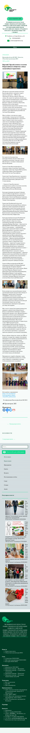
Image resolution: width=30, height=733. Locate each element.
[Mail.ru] (4, 409)
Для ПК (7, 683)
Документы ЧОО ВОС (12, 667)
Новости (20, 57)
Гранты (6, 469)
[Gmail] (13, 409)
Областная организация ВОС (10, 58)
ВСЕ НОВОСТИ (7, 433)
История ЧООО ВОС (11, 661)
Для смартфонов (10, 685)
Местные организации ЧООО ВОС (15, 660)
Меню (15, 47)
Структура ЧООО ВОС (12, 658)
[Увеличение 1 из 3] (12, 365)
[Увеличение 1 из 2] (12, 148)
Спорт (5, 481)
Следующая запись (7, 439)
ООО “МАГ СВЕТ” (10, 694)
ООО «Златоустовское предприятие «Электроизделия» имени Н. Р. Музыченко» (16, 691)
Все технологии (10, 682)
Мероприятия (7, 465)
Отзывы (6, 485)
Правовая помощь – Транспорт (14, 673)
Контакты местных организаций (15, 720)
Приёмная (8, 710)
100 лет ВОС (6, 61)
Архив (5, 489)
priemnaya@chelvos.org (16, 40)
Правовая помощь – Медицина (14, 668)
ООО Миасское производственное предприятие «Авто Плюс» (15, 696)
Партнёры (5, 704)
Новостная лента (10, 651)
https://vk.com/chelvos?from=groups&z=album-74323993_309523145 (9, 395)
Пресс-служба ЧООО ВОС (13, 712)
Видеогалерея (7, 461)
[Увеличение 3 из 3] (25, 374)
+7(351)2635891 (16, 38)
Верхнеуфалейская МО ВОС (10, 57)
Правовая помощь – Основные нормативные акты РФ (14, 675)
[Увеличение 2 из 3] (25, 365)
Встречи (6, 473)
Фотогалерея (7, 457)
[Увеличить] (4, 37)
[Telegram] (10, 409)
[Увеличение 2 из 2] (25, 148)
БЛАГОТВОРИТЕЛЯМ (15, 18)
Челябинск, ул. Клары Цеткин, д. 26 (16, 36)
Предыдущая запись (15, 424)
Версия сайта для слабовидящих (15, 452)
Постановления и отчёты (10, 477)
